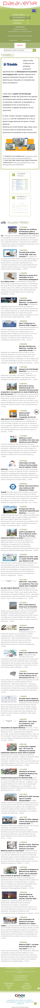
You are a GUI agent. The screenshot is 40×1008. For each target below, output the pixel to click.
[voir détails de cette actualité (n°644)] (9, 414)
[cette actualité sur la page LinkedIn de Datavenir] (36, 412)
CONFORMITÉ (26, 40)
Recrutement (26, 989)
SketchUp (6, 118)
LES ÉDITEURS (20, 27)
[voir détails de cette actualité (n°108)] (9, 920)
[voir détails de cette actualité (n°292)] (9, 747)
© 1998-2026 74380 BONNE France (20, 970)
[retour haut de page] (35, 1003)
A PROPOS (17, 23)
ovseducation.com (12, 1000)
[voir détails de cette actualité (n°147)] (9, 870)
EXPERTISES (13, 40)
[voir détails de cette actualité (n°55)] (9, 721)
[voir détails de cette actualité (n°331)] (9, 700)
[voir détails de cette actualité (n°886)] (9, 253)
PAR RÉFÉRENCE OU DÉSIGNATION (20, 31)
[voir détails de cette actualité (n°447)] (9, 533)
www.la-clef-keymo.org (20, 1007)
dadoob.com (29, 1002)
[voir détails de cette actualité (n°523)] (9, 487)
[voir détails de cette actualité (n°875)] (9, 324)
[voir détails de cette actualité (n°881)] (9, 300)
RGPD (9, 987)
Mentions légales (9, 983)
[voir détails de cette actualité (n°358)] (9, 654)
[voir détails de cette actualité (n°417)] (9, 558)
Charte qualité (9, 985)
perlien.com (23, 1000)
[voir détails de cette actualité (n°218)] (9, 820)
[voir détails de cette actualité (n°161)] (9, 845)
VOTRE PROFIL (19, 15)
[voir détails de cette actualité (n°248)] (9, 772)
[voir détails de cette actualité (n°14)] (9, 606)
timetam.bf (20, 1003)
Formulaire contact (21, 977)
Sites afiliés (26, 985)
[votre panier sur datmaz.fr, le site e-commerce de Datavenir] (34, 11)
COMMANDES (18, 20)
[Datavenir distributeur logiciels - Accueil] (20, 4)
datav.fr (30, 1000)
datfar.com (21, 1002)
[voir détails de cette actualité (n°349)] (9, 675)
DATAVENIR (17, 968)
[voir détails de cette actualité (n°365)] (9, 628)
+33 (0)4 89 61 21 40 (22, 976)
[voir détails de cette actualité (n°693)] (9, 370)
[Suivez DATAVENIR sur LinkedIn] (38, 987)
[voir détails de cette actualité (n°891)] (9, 230)
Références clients (26, 987)
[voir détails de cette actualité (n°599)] (9, 439)
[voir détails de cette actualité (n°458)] (9, 510)
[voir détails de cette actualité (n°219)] (9, 581)
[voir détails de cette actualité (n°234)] (9, 798)
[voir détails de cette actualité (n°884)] (9, 276)
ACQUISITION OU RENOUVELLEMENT (20, 36)
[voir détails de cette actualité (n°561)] (9, 464)
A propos (26, 983)
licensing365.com (11, 1002)
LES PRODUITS (19, 18)
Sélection (20, 45)
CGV (9, 989)
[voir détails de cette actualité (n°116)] (9, 896)
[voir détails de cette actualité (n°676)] (9, 387)
